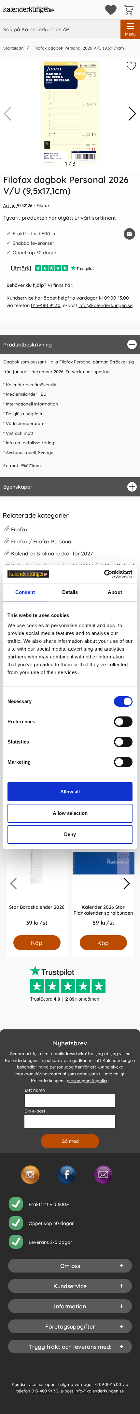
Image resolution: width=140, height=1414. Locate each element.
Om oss (70, 1265)
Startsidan (13, 48)
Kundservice (70, 1285)
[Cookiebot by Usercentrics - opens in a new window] (104, 574)
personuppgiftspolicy (87, 1080)
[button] (132, 114)
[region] (70, 344)
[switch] (123, 721)
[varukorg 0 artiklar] (130, 10)
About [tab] (115, 592)
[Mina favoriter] (111, 10)
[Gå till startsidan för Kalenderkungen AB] (28, 10)
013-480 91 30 (46, 305)
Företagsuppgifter (70, 1326)
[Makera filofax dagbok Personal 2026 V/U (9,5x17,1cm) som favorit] (130, 67)
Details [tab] (70, 592)
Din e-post (34, 1110)
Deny (70, 834)
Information (70, 1306)
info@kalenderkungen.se (105, 305)
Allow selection (70, 813)
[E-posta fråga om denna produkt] (129, 234)
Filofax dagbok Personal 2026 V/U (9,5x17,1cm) (79, 48)
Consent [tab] (25, 592)
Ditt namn (35, 1090)
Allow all (70, 791)
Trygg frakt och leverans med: (70, 1346)
